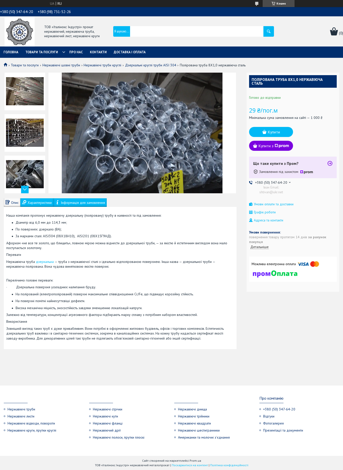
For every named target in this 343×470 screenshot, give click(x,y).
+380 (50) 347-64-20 (279, 409)
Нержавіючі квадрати (194, 423)
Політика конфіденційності (229, 465)
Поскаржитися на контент (190, 465)
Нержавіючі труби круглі (102, 65)
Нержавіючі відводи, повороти (31, 423)
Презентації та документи (283, 430)
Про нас (76, 52)
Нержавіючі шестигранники (199, 430)
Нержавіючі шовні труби (61, 65)
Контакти (98, 52)
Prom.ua (195, 460)
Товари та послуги (41, 52)
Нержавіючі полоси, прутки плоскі (118, 437)
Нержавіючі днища (192, 409)
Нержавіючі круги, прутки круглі (32, 430)
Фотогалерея (273, 423)
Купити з (265, 145)
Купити (274, 131)
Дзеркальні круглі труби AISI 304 (150, 65)
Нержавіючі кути (105, 416)
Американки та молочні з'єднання (204, 437)
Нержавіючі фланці (108, 423)
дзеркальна (45, 261)
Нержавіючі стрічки (107, 409)
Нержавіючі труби (21, 409)
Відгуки (268, 416)
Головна (11, 52)
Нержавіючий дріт (107, 430)
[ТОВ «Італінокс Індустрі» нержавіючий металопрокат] (20, 32)
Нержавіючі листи (21, 416)
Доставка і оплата (130, 52)
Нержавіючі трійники (193, 416)
